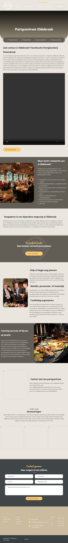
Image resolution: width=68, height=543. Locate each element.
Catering (5, 521)
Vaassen (39, 419)
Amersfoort (30, 415)
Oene (61, 417)
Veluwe (44, 419)
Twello (26, 419)
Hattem (34, 417)
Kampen (46, 417)
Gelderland (22, 417)
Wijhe (51, 419)
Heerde (38, 417)
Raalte (22, 419)
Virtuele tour (19, 521)
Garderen (15, 417)
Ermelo (11, 417)
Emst (6, 417)
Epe (52, 421)
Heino (42, 417)
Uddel (29, 419)
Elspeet (62, 415)
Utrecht (34, 419)
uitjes (50, 274)
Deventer (53, 415)
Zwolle (62, 419)
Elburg (58, 415)
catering (17, 343)
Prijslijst (18, 519)
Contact (60, 6)
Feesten (5, 517)
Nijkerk (51, 417)
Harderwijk (28, 417)
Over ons (18, 517)
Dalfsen (48, 415)
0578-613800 (36, 385)
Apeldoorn (37, 415)
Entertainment (7, 519)
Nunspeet (56, 417)
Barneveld (43, 415)
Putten (18, 419)
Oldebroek (7, 419)
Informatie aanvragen (10, 149)
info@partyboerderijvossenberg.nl (41, 387)
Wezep (48, 419)
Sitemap (26, 539)
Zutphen (56, 419)
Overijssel (12, 419)
